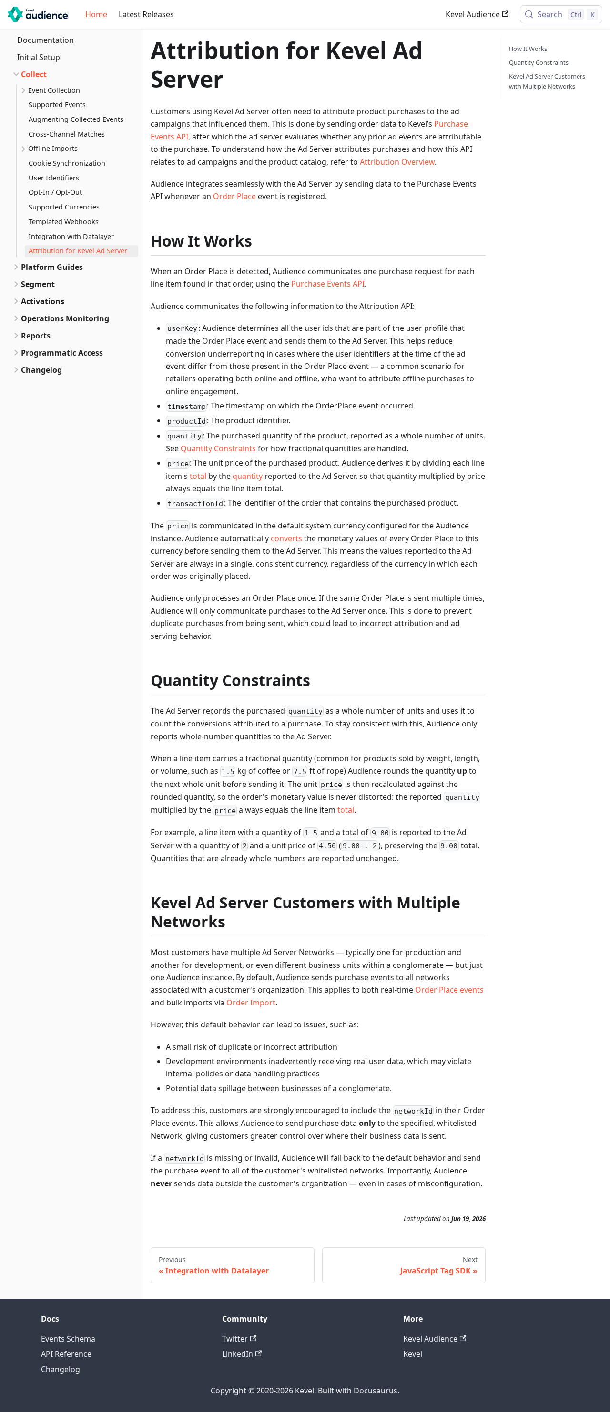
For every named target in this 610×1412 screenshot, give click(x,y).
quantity (248, 476)
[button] (71, 74)
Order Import (250, 1002)
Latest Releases (146, 14)
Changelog (60, 1369)
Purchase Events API (328, 283)
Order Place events (449, 989)
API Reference (66, 1354)
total (198, 476)
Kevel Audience (473, 14)
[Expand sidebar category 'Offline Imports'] (22, 149)
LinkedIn (237, 1354)
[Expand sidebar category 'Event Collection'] (22, 90)
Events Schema (68, 1338)
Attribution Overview (397, 162)
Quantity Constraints (218, 448)
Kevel (412, 1354)
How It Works (528, 48)
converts (286, 538)
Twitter (235, 1338)
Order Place (234, 196)
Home (96, 14)
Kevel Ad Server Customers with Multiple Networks (547, 81)
